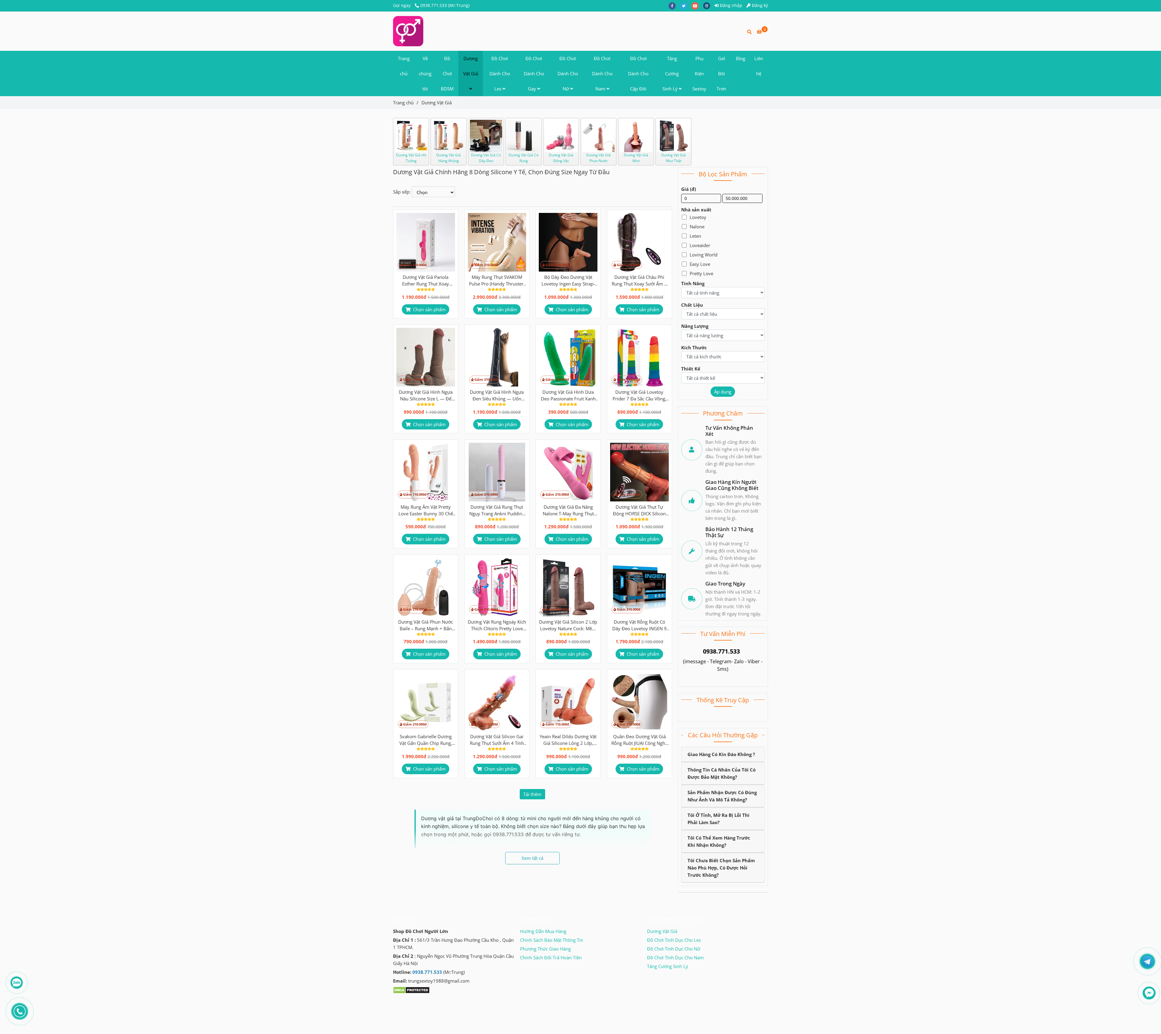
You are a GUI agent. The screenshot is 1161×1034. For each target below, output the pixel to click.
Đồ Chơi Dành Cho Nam (602, 73)
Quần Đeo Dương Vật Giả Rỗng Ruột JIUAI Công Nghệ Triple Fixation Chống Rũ (639, 739)
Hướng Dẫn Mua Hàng (543, 931)
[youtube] (697, 5)
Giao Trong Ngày (725, 584)
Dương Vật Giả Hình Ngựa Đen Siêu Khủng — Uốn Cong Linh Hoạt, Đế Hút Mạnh (497, 395)
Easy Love (700, 264)
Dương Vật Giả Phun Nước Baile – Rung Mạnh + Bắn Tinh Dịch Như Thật (425, 625)
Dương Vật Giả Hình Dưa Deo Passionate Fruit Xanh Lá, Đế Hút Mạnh (568, 395)
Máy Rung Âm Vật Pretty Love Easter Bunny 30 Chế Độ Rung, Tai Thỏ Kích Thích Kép (425, 510)
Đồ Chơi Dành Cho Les (499, 73)
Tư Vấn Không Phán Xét (729, 431)
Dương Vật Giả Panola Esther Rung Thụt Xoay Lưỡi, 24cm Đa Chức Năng (425, 280)
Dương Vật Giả (470, 66)
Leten (695, 236)
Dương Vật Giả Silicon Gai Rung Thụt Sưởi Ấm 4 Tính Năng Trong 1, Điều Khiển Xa (497, 739)
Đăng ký (759, 5)
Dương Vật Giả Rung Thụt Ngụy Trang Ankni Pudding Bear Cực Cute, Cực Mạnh (497, 510)
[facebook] (674, 5)
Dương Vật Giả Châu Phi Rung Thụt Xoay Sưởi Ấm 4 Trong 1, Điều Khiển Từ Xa (639, 280)
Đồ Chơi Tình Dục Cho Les (674, 940)
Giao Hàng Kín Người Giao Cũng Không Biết (731, 485)
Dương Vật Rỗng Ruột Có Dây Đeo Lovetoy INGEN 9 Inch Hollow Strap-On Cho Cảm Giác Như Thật (639, 625)
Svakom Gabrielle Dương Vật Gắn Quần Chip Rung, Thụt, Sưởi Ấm (425, 739)
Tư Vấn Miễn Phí (722, 633)
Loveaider (700, 245)
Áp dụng (722, 392)
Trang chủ (404, 66)
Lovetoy (698, 217)
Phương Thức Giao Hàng (545, 949)
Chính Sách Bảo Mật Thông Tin (551, 940)
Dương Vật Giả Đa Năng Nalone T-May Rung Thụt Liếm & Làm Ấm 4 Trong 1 (568, 510)
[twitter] (685, 5)
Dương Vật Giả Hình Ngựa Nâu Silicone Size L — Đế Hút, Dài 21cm (426, 395)
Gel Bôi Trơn (721, 73)
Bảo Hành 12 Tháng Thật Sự (729, 532)
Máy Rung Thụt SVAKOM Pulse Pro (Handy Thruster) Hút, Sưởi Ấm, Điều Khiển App (497, 280)
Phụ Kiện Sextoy (699, 73)
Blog (740, 58)
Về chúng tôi (425, 73)
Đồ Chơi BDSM (447, 73)
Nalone (697, 226)
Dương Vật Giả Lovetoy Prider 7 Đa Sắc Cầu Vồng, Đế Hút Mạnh (639, 395)
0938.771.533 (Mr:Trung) (445, 5)
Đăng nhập (730, 5)
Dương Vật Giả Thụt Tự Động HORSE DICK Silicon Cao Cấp (639, 510)
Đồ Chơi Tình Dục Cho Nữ (673, 949)
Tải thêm (532, 794)
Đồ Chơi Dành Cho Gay (534, 73)
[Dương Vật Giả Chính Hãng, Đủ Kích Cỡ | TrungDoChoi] (425, 242)
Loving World (703, 255)
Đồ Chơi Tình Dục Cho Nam (675, 957)
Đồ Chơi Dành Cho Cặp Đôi (638, 73)
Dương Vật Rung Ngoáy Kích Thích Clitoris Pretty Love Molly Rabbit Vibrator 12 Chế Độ (497, 625)
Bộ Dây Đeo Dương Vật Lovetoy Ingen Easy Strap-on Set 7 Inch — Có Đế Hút (568, 280)
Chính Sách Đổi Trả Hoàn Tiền (551, 957)
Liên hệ (758, 66)
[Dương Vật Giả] (408, 31)
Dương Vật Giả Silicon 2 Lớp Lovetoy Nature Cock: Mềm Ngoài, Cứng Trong (568, 625)
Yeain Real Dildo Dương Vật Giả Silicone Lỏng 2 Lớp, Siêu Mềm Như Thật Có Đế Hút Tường (568, 739)
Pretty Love (701, 273)
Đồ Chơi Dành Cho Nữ (568, 73)
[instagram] (708, 5)
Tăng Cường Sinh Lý (670, 73)
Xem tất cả (532, 858)
